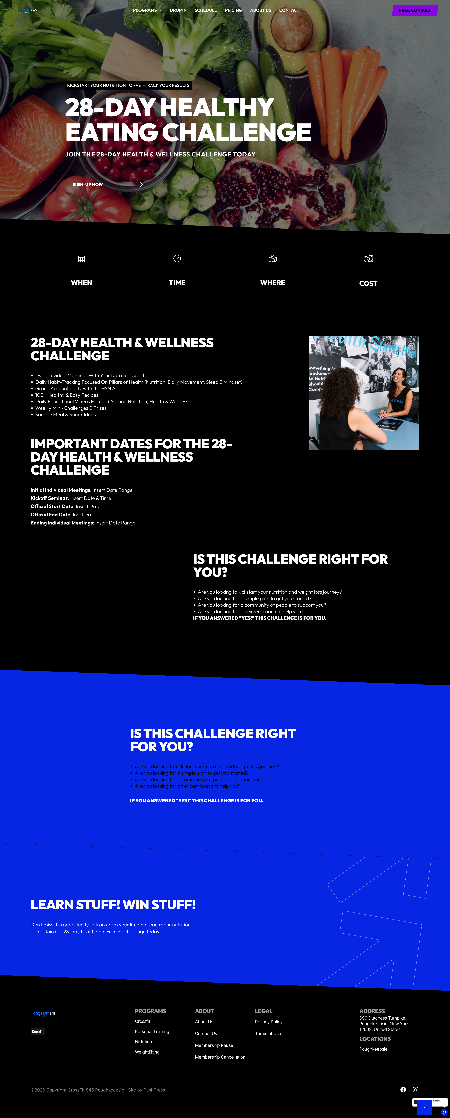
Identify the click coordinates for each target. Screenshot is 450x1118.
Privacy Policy (269, 1021)
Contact (289, 10)
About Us (204, 1021)
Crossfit (142, 1021)
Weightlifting (147, 1052)
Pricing (233, 10)
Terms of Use (268, 1033)
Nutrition (143, 1041)
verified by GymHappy (23, 1113)
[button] (147, 10)
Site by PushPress (146, 1090)
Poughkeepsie (373, 1049)
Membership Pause (214, 1045)
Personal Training (152, 1031)
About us (260, 10)
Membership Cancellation (220, 1057)
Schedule (206, 10)
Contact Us (206, 1033)
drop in (178, 10)
